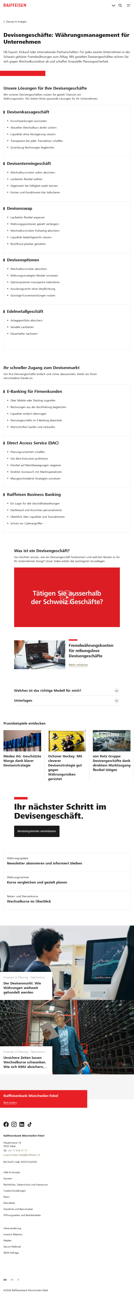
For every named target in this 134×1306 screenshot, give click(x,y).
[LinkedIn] (21, 1124)
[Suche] (120, 5)
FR (12, 1279)
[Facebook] (6, 1124)
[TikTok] (29, 1124)
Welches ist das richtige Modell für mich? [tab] (47, 691)
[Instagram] (14, 1124)
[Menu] (128, 5)
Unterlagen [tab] (23, 701)
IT (18, 1279)
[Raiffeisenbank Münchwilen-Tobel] (15, 5)
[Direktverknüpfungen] (113, 5)
